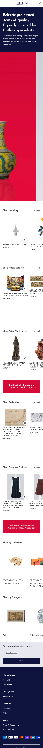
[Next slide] (37, 234)
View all (37, 211)
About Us (7, 680)
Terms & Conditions (11, 725)
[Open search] (7, 3)
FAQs (5, 713)
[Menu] (2, 3)
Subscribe (21, 661)
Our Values (7, 684)
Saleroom (6, 709)
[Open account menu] (35, 3)
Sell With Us (8, 697)
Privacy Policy (8, 729)
